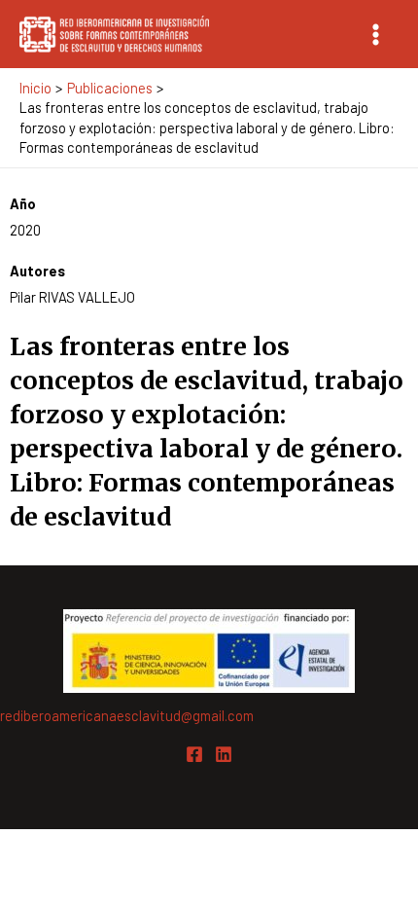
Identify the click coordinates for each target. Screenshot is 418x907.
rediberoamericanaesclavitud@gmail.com (127, 715)
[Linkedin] (223, 754)
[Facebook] (194, 754)
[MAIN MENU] (376, 34)
